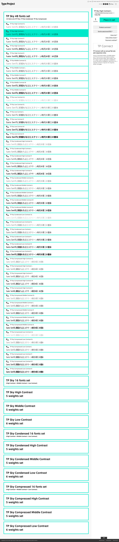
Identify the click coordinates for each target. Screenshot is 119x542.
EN (101, 4)
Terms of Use (115, 540)
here (100, 64)
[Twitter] (103, 4)
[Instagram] (107, 4)
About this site (101, 540)
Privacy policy (108, 540)
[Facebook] (105, 4)
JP (99, 4)
